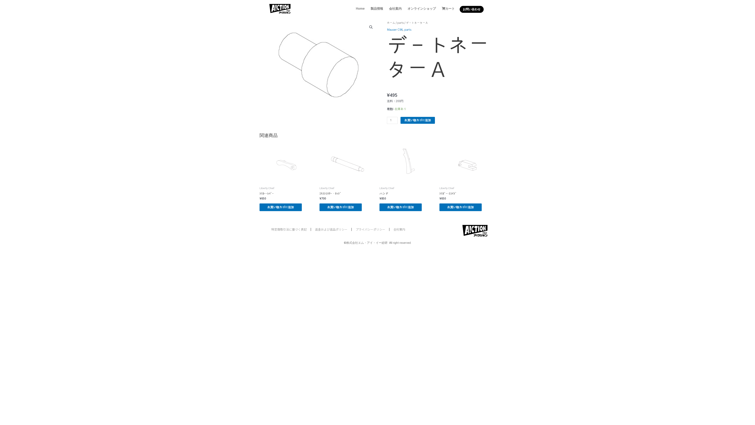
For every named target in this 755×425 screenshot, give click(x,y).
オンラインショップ (422, 8)
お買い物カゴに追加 (417, 120)
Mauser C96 (395, 29)
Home (360, 8)
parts (400, 23)
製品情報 (377, 8)
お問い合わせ (472, 9)
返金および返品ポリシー (331, 229)
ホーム (391, 23)
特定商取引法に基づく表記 (289, 229)
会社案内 (395, 8)
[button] (371, 27)
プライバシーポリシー (370, 229)
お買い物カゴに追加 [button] (280, 207)
